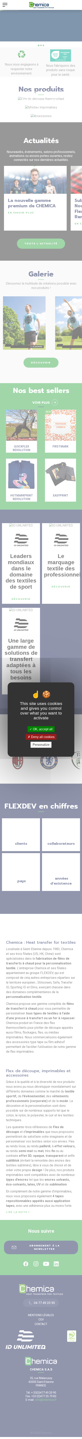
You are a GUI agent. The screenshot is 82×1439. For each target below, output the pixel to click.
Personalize (41, 744)
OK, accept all (42, 729)
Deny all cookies (42, 737)
